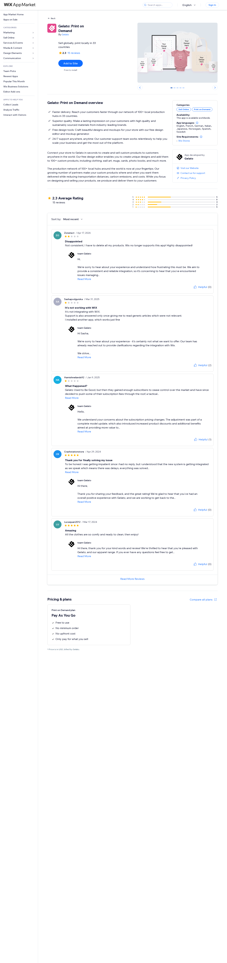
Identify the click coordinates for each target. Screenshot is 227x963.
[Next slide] (215, 87)
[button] (197, 122)
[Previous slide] (139, 87)
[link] (19, 14)
